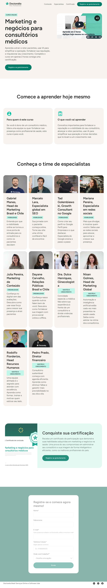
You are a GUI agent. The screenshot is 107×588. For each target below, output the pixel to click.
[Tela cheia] (100, 37)
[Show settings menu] (96, 37)
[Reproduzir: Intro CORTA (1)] (79, 24)
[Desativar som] (92, 37)
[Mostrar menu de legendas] (88, 37)
